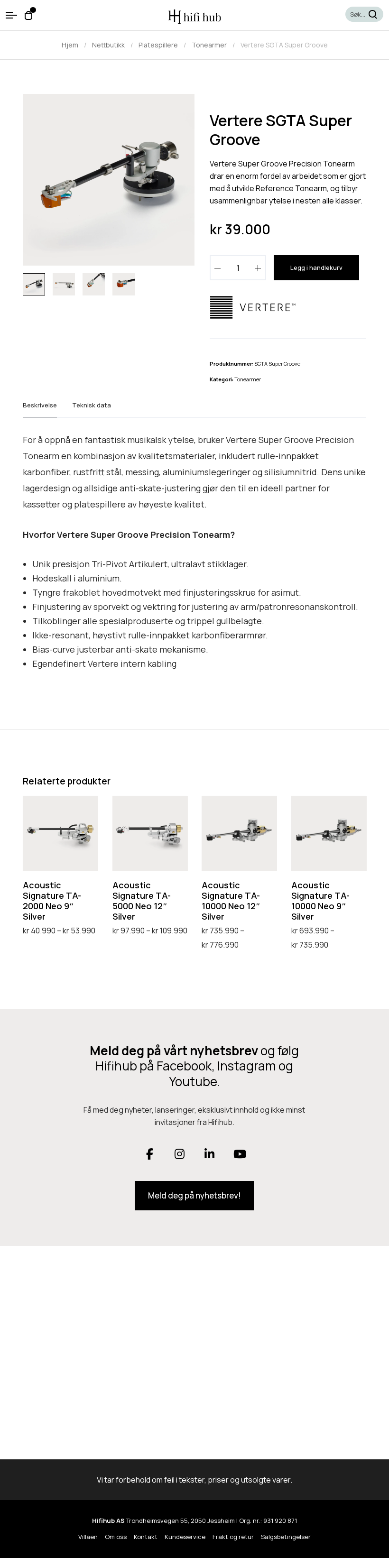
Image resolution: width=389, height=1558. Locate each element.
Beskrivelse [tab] (40, 405)
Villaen (88, 1536)
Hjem (70, 44)
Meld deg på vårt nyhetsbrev (174, 1050)
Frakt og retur (233, 1536)
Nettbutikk (108, 44)
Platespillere (158, 44)
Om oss (116, 1536)
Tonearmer (209, 44)
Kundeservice (185, 1536)
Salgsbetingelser (286, 1536)
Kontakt (145, 1536)
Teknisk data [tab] (91, 405)
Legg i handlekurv (316, 267)
